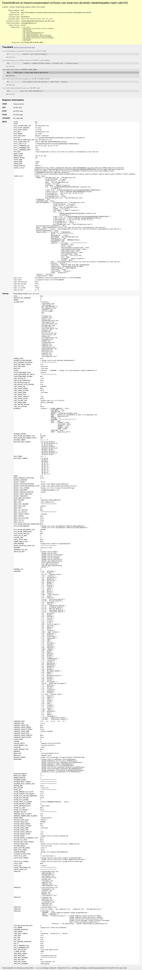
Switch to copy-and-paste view (24, 47)
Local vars (11, 57)
